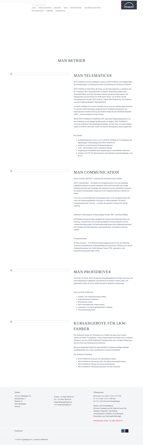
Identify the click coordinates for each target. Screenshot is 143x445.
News (65, 8)
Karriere (49, 11)
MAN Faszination (38, 11)
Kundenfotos (60, 11)
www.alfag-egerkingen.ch (62, 405)
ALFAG (34, 8)
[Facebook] (123, 431)
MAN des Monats (76, 8)
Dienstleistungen (45, 8)
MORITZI (44, 439)
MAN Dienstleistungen (92, 8)
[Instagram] (126, 431)
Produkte (57, 8)
